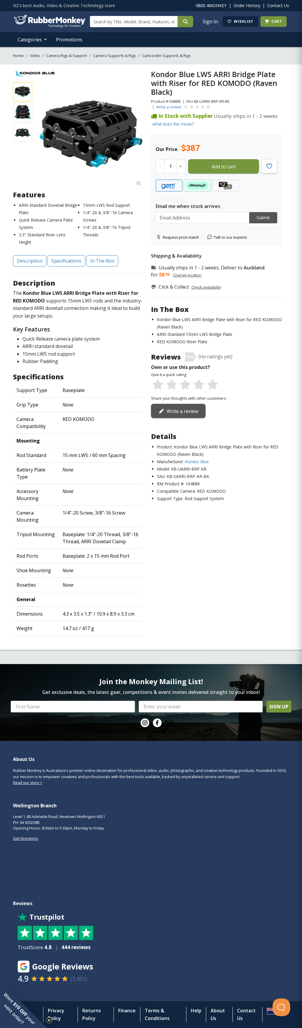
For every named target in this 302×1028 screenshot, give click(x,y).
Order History (247, 5)
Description (29, 261)
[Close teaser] (49, 1020)
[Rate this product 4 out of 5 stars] (199, 385)
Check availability (206, 287)
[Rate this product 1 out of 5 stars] (158, 385)
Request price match (181, 237)
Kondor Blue (197, 461)
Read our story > (27, 782)
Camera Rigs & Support (66, 55)
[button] (23, 1004)
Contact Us (278, 5)
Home (18, 55)
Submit (263, 217)
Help (196, 1010)
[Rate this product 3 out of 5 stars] (185, 385)
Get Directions (25, 838)
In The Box (102, 261)
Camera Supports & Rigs (114, 55)
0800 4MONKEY (211, 5)
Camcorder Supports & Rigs (166, 55)
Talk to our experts (230, 237)
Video (35, 55)
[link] (144, 722)
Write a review (168, 107)
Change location (187, 275)
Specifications (66, 261)
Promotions (69, 39)
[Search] (185, 21)
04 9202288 (29, 822)
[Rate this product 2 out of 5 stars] (171, 385)
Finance (127, 1010)
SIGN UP (278, 706)
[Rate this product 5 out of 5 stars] (212, 385)
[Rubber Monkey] (49, 25)
